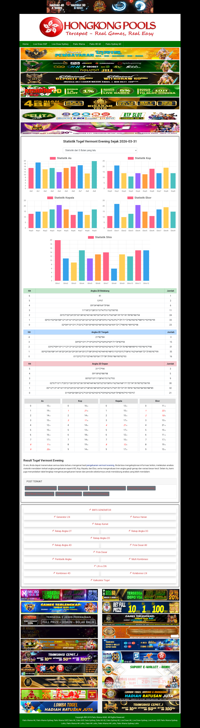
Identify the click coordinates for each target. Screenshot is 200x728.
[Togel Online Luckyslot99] (140, 607)
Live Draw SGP (40, 44)
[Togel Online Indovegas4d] (140, 707)
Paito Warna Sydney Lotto (128, 723)
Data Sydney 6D (113, 720)
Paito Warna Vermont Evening (73, 488)
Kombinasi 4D (62, 573)
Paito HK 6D (95, 44)
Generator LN (63, 517)
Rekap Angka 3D (139, 531)
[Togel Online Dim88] (100, 66)
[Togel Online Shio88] (140, 694)
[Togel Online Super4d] (100, 79)
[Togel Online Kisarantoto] (100, 104)
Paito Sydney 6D (113, 44)
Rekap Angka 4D (63, 545)
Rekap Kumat (101, 524)
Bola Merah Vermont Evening (39, 494)
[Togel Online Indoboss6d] (140, 595)
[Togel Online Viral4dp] (100, 128)
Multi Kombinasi (139, 559)
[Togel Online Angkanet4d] (140, 670)
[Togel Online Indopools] (140, 682)
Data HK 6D (101, 720)
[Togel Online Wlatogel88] (59, 670)
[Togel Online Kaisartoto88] (59, 694)
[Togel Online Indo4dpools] (59, 707)
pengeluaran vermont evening (100, 465)
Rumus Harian (139, 517)
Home (26, 44)
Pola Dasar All (139, 545)
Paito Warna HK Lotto (76, 723)
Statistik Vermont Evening (69, 494)
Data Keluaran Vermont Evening (40, 488)
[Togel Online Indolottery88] (140, 657)
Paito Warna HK (29, 720)
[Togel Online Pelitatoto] (100, 116)
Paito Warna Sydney (44, 720)
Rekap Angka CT (63, 531)
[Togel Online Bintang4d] (59, 657)
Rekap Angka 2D (101, 538)
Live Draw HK (126, 720)
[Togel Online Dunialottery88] (140, 632)
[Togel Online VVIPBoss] (100, 54)
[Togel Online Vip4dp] (140, 620)
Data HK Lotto (91, 723)
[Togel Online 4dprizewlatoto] (59, 682)
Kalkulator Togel (101, 580)
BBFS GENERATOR (101, 510)
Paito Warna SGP (61, 720)
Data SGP (80, 720)
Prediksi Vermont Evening (96, 494)
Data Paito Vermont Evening (141, 488)
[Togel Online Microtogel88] (59, 595)
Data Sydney (90, 720)
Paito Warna (79, 44)
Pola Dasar (101, 552)
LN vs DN (101, 566)
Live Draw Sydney (60, 44)
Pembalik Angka (62, 559)
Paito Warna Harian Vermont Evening (107, 488)
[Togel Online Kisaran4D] (100, 91)
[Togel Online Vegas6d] (59, 632)
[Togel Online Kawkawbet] (59, 620)
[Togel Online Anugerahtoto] (140, 645)
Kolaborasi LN (139, 573)
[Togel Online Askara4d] (59, 645)
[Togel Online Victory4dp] (59, 607)
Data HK (72, 720)
